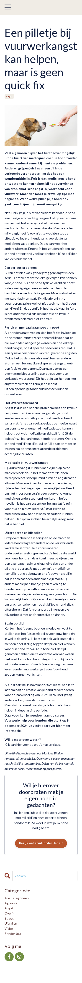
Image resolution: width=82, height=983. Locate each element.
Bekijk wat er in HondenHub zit (41, 843)
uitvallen (11, 923)
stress (9, 918)
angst (9, 96)
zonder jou (13, 934)
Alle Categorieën (17, 898)
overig (9, 913)
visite (9, 928)
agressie (11, 903)
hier (19, 744)
